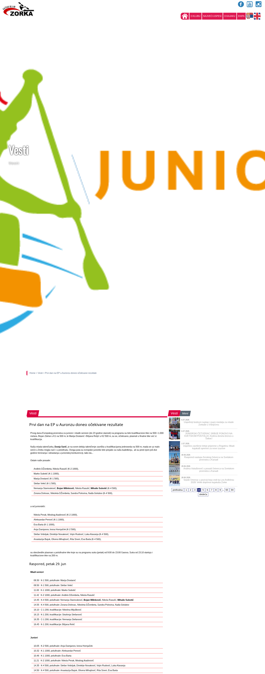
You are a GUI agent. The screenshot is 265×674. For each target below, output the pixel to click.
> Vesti (39, 373)
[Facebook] (241, 4)
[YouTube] (250, 4)
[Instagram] (259, 4)
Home (33, 373)
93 (227, 490)
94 (232, 490)
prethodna (178, 490)
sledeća (203, 494)
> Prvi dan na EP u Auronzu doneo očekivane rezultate (70, 373)
